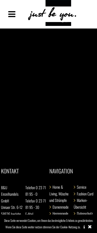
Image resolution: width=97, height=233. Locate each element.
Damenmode (61, 207)
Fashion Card (85, 193)
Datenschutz (85, 213)
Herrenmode (60, 213)
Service (81, 187)
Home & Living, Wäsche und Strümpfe (59, 193)
